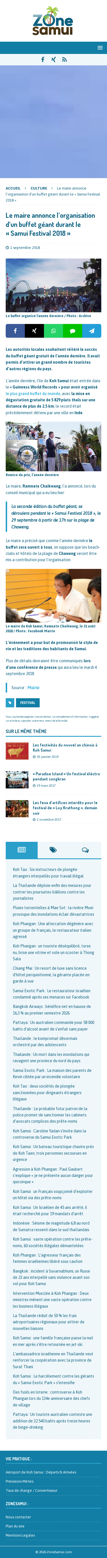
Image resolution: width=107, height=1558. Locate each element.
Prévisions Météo (20, 1481)
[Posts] (22, 850)
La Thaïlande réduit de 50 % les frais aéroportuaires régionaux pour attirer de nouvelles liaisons (48, 1322)
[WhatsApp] (53, 331)
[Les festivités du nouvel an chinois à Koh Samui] (17, 751)
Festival (27, 703)
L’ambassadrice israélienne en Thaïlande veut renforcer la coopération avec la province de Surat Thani (53, 1360)
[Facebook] (15, 331)
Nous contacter (18, 1517)
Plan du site (15, 1526)
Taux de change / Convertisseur (31, 1490)
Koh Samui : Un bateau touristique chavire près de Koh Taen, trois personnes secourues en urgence (53, 1153)
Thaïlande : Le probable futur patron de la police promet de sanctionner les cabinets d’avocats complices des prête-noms (50, 1115)
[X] (34, 331)
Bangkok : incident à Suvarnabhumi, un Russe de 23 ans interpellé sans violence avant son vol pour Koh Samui (51, 1277)
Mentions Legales (20, 1535)
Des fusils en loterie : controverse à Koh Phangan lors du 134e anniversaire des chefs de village (51, 1398)
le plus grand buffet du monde (33, 393)
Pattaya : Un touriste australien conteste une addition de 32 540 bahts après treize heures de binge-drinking (52, 1421)
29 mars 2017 (46, 785)
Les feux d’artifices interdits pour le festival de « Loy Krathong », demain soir (65, 807)
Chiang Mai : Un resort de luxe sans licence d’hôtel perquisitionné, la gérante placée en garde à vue (51, 974)
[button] (99, 47)
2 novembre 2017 (49, 819)
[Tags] (54, 850)
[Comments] (85, 850)
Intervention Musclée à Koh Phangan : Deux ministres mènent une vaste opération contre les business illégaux (52, 1300)
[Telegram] (91, 331)
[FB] (43, 59)
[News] (64, 59)
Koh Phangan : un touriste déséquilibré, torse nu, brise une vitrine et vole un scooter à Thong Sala (53, 952)
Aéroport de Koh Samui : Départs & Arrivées (41, 1472)
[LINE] (72, 331)
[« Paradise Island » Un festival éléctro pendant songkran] (17, 779)
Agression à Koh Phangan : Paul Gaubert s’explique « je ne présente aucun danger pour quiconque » (53, 1175)
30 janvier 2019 (47, 756)
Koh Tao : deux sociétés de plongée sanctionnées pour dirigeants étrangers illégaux (47, 1092)
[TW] (53, 59)
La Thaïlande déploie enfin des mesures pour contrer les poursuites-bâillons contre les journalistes (52, 892)
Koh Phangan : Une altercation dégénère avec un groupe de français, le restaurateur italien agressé (53, 930)
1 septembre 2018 (25, 247)
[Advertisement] (53, 121)
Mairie (33, 687)
